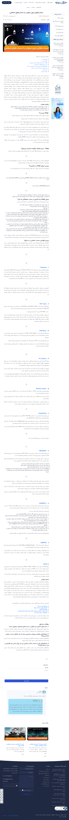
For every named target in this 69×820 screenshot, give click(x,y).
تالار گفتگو (47, 775)
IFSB (22, 140)
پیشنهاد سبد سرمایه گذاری (40, 2)
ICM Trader (43, 304)
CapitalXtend (43, 413)
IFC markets (42, 358)
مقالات (33, 7)
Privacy (4, 816)
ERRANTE (44, 542)
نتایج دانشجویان (19, 2)
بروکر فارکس (38, 7)
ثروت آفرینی (59, 32)
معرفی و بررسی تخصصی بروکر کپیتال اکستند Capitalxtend (57, 59)
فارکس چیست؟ (46, 786)
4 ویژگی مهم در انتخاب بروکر (40, 608)
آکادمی (25, 2)
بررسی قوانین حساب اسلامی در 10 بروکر (39, 68)
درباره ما (28, 7)
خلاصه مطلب (44, 59)
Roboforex (43, 267)
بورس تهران (59, 26)
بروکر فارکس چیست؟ (42, 606)
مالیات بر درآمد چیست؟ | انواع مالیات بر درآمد (58, 802)
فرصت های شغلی (46, 782)
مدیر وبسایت (35, 700)
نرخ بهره (27, 107)
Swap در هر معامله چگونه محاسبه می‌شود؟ (38, 63)
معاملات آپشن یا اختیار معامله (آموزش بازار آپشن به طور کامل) (57, 67)
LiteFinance (42, 331)
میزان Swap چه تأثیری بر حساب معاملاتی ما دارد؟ (37, 66)
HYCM (45, 564)
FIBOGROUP (42, 451)
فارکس (60, 18)
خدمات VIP (31, 2)
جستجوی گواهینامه (45, 784)
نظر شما (46, 667)
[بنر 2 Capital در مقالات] (57, 108)
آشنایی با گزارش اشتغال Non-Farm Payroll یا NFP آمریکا (59, 779)
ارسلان (40, 691)
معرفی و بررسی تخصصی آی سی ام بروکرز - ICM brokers (57, 75)
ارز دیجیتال (59, 29)
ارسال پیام (26, 681)
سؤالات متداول (44, 71)
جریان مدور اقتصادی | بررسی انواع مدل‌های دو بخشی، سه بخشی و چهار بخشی (58, 770)
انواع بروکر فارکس (43, 609)
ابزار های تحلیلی (46, 777)
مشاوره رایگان (50, 2)
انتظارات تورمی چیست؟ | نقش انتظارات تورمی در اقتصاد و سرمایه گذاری (59, 795)
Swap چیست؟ (44, 61)
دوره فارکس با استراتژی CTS (44, 771)
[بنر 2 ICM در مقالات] (57, 89)
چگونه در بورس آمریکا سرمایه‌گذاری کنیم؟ (58, 44)
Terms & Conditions (13, 816)
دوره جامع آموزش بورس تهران (43, 773)
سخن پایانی (45, 70)
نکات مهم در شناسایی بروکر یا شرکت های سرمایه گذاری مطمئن (32, 611)
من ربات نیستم (27, 790)
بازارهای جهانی (59, 35)
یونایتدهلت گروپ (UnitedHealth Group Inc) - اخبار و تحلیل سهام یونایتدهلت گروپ (59, 775)
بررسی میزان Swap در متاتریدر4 (40, 64)
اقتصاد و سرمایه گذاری (58, 22)
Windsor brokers (41, 388)
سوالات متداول (46, 779)
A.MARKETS (42, 503)
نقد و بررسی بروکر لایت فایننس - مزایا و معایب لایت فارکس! (58, 51)
